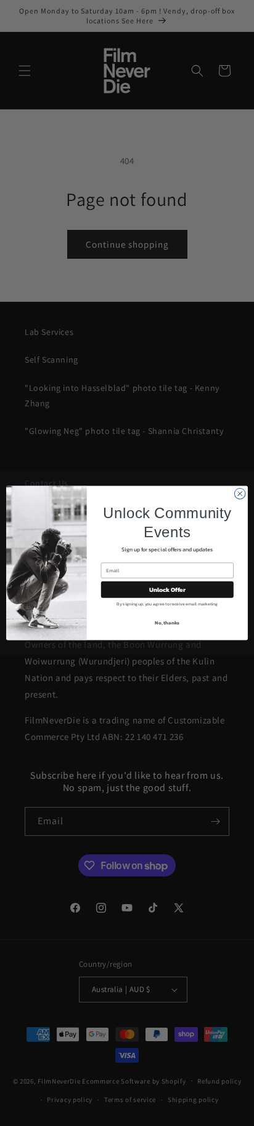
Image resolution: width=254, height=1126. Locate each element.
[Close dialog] (239, 493)
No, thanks (167, 622)
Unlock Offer (167, 589)
